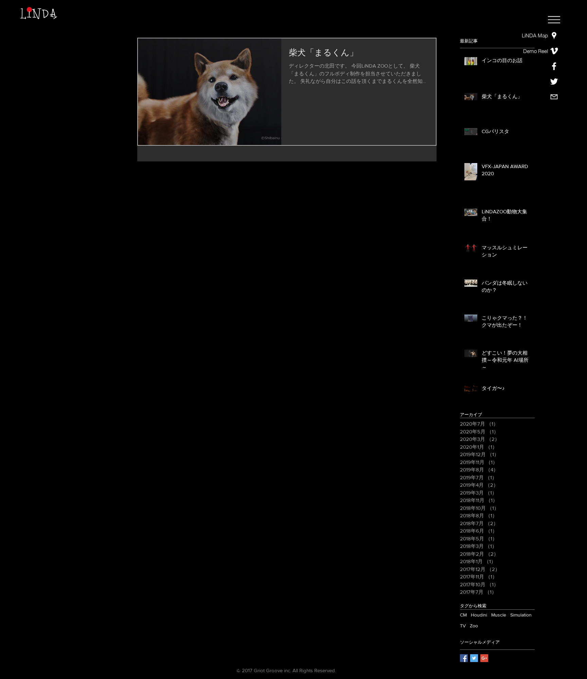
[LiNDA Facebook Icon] (554, 66)
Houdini (479, 615)
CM (463, 615)
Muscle (498, 615)
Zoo (474, 625)
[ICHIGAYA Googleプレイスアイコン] (554, 36)
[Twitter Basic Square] (474, 658)
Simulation (521, 615)
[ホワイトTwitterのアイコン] (554, 81)
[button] (554, 19)
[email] (554, 97)
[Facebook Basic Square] (464, 658)
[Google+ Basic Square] (484, 658)
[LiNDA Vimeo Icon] (554, 51)
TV (463, 625)
